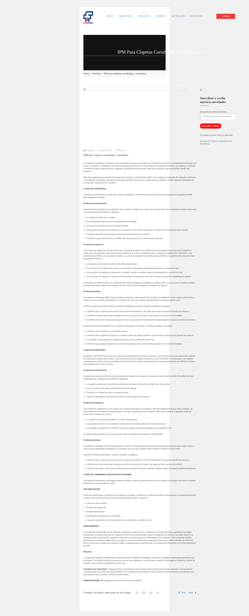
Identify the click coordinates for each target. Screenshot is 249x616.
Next (191, 592)
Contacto (196, 16)
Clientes (160, 16)
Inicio (110, 16)
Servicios (144, 16)
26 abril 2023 (104, 150)
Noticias (120, 150)
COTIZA (225, 16)
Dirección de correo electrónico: (213, 112)
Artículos (178, 16)
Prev (183, 592)
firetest (90, 150)
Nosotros (125, 16)
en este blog (120, 563)
